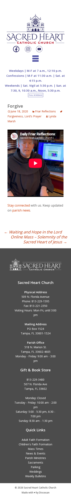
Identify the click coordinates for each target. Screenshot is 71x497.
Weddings (35, 471)
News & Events (35, 453)
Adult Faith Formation (36, 440)
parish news (21, 210)
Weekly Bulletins (35, 476)
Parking (35, 467)
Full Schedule (35, 95)
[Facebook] (16, 49)
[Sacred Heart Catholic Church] (35, 25)
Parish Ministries (35, 458)
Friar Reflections (45, 111)
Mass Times (35, 449)
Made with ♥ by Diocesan (36, 492)
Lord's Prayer (32, 116)
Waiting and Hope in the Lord (33, 232)
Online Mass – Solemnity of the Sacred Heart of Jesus (39, 239)
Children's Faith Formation (35, 444)
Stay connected (18, 205)
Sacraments (35, 462)
